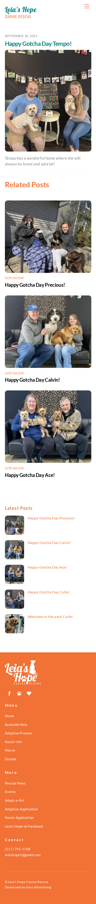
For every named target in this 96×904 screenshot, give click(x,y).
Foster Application (19, 817)
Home (9, 716)
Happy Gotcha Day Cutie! (49, 592)
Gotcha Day (14, 278)
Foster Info (13, 742)
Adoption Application (21, 809)
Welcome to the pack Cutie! (50, 616)
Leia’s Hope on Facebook (24, 826)
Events (10, 792)
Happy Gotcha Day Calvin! (32, 380)
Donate (11, 759)
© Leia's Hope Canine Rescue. (27, 882)
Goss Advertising (38, 887)
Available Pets (16, 725)
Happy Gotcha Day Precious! (35, 285)
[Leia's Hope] (23, 682)
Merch (10, 750)
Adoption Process (18, 733)
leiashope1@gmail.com (23, 855)
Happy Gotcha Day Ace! (30, 475)
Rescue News (15, 783)
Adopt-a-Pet (14, 800)
